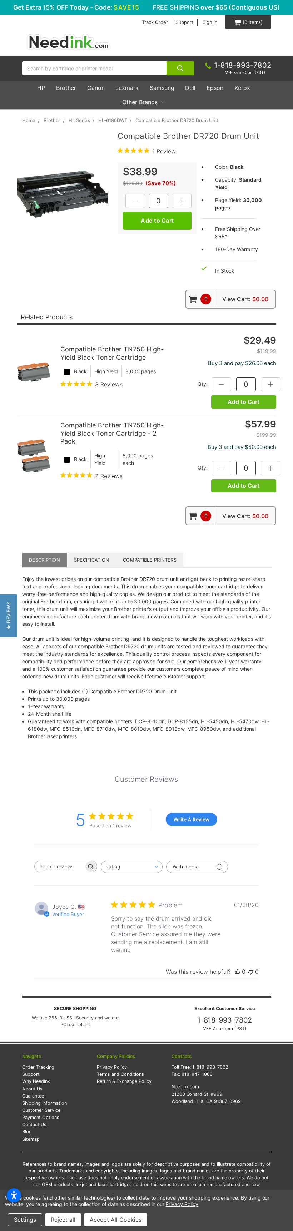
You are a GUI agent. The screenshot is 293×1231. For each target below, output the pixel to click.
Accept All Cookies (115, 1219)
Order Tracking (38, 1067)
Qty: (203, 384)
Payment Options (40, 1117)
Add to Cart (243, 401)
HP (41, 87)
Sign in (210, 22)
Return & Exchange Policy (124, 1081)
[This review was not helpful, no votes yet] (250, 971)
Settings (25, 1219)
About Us (32, 1088)
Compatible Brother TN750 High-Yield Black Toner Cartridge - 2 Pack (112, 433)
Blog (27, 1131)
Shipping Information (44, 1103)
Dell (190, 87)
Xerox (242, 87)
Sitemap (31, 1139)
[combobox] (132, 867)
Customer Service (41, 1110)
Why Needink (36, 1081)
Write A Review (191, 819)
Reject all (63, 1219)
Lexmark (127, 87)
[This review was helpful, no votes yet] (237, 971)
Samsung (162, 87)
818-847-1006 (197, 1074)
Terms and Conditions (120, 1074)
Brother (66, 87)
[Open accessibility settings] (14, 1195)
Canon (96, 87)
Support (184, 22)
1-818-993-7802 (224, 1020)
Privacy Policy (112, 1067)
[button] (8, 615)
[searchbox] (59, 866)
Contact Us (34, 1124)
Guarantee (33, 1096)
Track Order (155, 22)
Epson (215, 87)
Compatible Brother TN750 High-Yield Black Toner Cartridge (112, 353)
